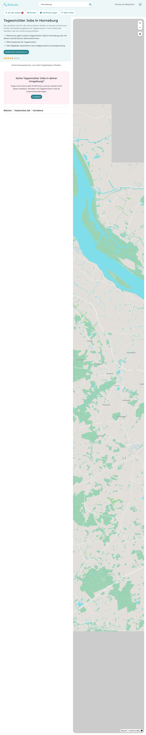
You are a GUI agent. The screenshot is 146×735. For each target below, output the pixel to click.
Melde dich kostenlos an (16, 52)
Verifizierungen (49, 13)
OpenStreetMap (135, 731)
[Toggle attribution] (141, 730)
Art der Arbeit (15, 13)
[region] (108, 376)
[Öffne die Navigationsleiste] (140, 4)
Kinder (32, 13)
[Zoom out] (140, 27)
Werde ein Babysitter (125, 4)
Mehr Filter (68, 13)
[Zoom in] (140, 23)
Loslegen (36, 97)
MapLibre (124, 731)
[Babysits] (11, 4)
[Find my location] (140, 34)
